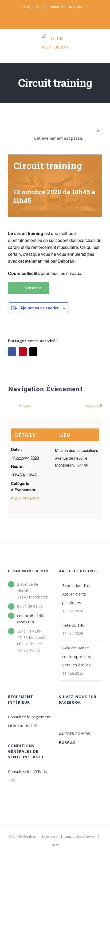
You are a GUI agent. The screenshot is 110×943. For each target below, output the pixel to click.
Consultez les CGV (24, 771)
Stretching (92, 406)
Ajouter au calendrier (39, 307)
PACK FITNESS (25, 498)
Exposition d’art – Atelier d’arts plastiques (78, 594)
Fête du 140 (73, 625)
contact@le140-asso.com (68, 7)
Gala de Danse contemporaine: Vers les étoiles (76, 656)
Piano (25, 406)
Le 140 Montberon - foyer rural (35, 836)
